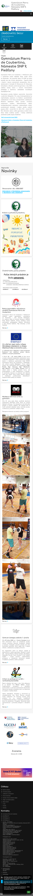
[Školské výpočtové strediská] (10, 734)
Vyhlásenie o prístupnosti (8, 793)
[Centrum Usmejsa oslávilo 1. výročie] (16, 631)
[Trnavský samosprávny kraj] (23, 718)
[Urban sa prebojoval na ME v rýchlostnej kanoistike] (16, 672)
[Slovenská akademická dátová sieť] (23, 725)
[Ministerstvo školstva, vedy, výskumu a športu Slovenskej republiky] (10, 718)
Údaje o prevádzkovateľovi (8, 799)
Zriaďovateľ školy (12, 33)
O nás (4, 803)
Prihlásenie (28, 11)
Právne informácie (7, 795)
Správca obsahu (6, 789)
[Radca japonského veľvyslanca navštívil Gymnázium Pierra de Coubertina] (16, 302)
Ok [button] (28, 892)
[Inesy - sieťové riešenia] (10, 743)
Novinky (4, 807)
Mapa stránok (6, 801)
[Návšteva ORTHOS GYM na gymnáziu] (16, 390)
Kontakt (4, 805)
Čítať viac (5, 39)
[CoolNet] (23, 743)
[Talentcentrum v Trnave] (23, 734)
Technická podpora (7, 791)
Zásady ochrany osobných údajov (10, 797)
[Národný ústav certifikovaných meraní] (10, 725)
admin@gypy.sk (6, 817)
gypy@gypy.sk (6, 815)
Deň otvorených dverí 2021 (9, 117)
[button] (21, 11)
